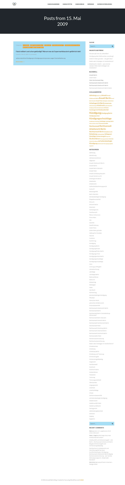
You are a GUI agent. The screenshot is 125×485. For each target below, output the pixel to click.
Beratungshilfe (93, 191)
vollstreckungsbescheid (96, 411)
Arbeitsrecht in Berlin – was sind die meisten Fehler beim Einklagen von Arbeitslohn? (99, 66)
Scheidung (93, 134)
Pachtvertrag (93, 292)
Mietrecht (92, 280)
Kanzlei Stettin (67, 4)
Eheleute (106, 107)
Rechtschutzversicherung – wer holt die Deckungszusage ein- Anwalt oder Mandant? (100, 458)
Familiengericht (93, 110)
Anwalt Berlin (105, 98)
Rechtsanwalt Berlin (96, 132)
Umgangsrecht (93, 385)
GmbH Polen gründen (95, 230)
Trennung (92, 377)
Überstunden (93, 382)
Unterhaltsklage (93, 390)
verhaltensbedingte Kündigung (98, 398)
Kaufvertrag (92, 241)
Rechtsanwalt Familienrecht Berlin (99, 323)
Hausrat (91, 235)
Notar (97, 123)
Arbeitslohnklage (92, 105)
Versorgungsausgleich (108, 143)
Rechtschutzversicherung (96, 338)
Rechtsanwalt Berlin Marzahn (97, 318)
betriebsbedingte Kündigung (97, 197)
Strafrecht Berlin (94, 369)
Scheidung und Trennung (96, 354)
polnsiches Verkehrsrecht (96, 303)
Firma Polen (92, 217)
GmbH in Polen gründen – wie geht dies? (100, 59)
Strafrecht (92, 367)
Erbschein (92, 207)
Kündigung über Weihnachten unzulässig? (101, 56)
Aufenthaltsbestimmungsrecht (98, 186)
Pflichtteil (92, 298)
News (91, 287)
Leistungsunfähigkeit (95, 267)
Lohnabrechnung (94, 269)
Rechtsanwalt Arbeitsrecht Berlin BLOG (100, 88)
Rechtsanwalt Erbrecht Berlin (97, 320)
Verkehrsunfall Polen (95, 403)
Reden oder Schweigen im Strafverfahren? (101, 61)
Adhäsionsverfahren (95, 158)
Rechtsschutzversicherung (96, 341)
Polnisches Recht (94, 300)
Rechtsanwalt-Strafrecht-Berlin (98, 333)
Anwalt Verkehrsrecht (95, 176)
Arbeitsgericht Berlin (36, 45)
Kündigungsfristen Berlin (96, 251)
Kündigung (47, 45)
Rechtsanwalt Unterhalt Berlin (98, 331)
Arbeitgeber (105, 100)
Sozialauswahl (93, 364)
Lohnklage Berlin (109, 121)
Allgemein (26, 45)
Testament (92, 375)
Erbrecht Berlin (93, 204)
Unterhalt (111, 138)
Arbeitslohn (108, 103)
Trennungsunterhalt (104, 138)
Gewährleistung (93, 225)
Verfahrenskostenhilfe (95, 395)
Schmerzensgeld (101, 136)
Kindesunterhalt (103, 110)
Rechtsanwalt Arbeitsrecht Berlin (33, 47)
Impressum (91, 4)
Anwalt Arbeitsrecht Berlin (96, 163)
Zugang (91, 416)
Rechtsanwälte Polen (95, 336)
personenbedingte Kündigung (98, 295)
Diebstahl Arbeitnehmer (99, 107)
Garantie (91, 222)
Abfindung (92, 95)
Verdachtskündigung (93, 141)
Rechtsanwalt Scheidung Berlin (98, 328)
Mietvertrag (92, 282)
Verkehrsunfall (101, 143)
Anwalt (104, 95)
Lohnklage (102, 121)
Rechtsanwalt (94, 126)
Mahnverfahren (92, 123)
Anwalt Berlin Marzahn (95, 168)
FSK (90, 220)
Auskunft (91, 189)
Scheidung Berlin (94, 351)
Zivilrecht (92, 413)
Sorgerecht (108, 136)
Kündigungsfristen (94, 248)
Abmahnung (98, 95)
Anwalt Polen (99, 100)
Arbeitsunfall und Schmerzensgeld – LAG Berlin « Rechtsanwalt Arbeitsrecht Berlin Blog (101, 442)
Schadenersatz (108, 131)
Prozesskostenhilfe (103, 123)
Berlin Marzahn (93, 194)
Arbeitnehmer (111, 100)
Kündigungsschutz (58, 45)
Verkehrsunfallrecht (95, 406)
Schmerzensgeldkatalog (96, 359)
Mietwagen (92, 285)
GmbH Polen (92, 77)
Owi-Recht (92, 290)
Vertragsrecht (93, 408)
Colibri (82, 480)
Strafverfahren (94, 139)
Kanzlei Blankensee (53, 4)
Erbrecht (91, 202)
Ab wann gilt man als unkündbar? (99, 53)
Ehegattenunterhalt (95, 199)
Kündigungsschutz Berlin (96, 256)
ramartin (18, 54)
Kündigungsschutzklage (72, 45)
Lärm (90, 264)
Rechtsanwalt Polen (95, 325)
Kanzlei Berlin (79, 4)
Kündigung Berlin (106, 113)
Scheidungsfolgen (100, 134)
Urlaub (91, 393)
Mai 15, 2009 (25, 54)
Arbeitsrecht (101, 105)
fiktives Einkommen (94, 215)
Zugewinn (91, 145)
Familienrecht (93, 212)
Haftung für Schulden (95, 233)
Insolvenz (92, 238)
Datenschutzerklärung (104, 4)
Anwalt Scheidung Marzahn (97, 173)
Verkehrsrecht (93, 400)
